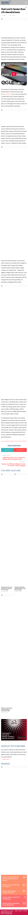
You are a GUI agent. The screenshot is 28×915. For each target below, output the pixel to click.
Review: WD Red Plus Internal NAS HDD (9, 892)
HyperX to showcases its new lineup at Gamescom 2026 (6, 709)
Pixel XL (24, 441)
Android (6, 441)
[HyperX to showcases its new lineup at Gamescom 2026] (7, 650)
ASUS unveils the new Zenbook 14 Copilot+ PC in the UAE (6, 588)
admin (4, 15)
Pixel (16, 441)
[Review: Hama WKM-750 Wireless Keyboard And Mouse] (14, 822)
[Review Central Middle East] (6, 4)
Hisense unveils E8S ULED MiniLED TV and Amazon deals (20, 588)
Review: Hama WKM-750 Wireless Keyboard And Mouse (10, 878)
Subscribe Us (6, 759)
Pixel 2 (20, 441)
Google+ (11, 441)
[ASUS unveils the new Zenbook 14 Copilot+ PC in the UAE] (7, 529)
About (20, 910)
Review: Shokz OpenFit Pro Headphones (11, 898)
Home (16, 910)
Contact (25, 910)
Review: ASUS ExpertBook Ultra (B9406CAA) (11, 904)
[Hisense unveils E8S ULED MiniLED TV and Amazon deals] (20, 529)
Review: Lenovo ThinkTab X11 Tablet (11, 885)
